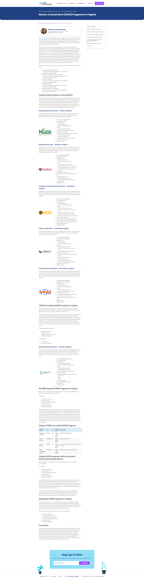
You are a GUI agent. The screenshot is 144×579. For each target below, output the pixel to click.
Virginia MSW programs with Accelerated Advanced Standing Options (94, 40)
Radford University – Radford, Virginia (53, 145)
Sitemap (102, 576)
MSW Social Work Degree (66, 358)
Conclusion (89, 46)
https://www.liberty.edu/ (65, 438)
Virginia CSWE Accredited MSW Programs (94, 37)
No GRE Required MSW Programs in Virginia (95, 34)
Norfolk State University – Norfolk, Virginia (55, 347)
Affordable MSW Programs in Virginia (94, 43)
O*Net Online (47, 65)
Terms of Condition (94, 576)
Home (40, 11)
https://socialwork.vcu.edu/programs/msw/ (68, 449)
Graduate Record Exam (49, 409)
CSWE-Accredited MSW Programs (49, 11)
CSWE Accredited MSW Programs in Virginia (95, 31)
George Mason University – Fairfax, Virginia (55, 111)
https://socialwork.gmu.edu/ (65, 433)
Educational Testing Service (51, 412)
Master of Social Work (65, 119)
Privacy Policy (85, 576)
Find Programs (99, 3)
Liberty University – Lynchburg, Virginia (54, 228)
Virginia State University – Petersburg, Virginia (56, 268)
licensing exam (68, 50)
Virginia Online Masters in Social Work (94, 29)
